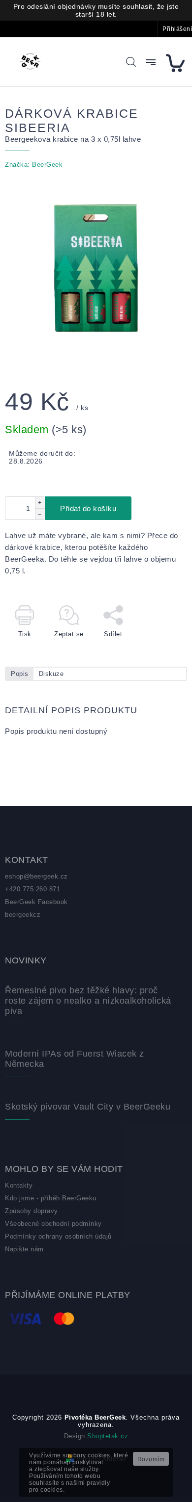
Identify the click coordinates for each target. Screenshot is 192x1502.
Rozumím (151, 1459)
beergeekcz (22, 914)
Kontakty (18, 1185)
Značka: (34, 164)
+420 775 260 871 (32, 889)
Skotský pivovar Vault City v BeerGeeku (87, 1107)
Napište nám (24, 1249)
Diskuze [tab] (51, 673)
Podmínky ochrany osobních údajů (58, 1236)
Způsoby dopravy (31, 1211)
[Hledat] (131, 62)
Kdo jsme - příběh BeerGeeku (50, 1198)
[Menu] (150, 62)
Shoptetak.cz (107, 1436)
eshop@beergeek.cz (36, 876)
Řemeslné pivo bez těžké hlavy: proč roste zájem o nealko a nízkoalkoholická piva (88, 1000)
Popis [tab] (20, 673)
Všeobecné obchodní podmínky (53, 1223)
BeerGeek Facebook (36, 902)
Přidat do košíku (88, 508)
